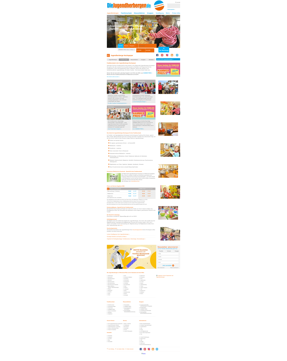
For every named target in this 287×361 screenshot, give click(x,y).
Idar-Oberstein (127, 284)
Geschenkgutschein (137, 229)
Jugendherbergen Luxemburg (114, 326)
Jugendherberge (113, 59)
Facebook (110, 335)
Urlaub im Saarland (112, 329)
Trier (141, 289)
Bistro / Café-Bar (127, 323)
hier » (121, 225)
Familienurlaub (123, 59)
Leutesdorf (126, 289)
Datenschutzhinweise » (174, 267)
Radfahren (110, 313)
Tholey (141, 286)
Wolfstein (142, 292)
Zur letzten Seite (120, 349)
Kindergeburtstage (112, 306)
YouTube (110, 338)
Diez (125, 275)
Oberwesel (142, 275)
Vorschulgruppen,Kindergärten (127, 308)
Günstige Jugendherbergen (145, 325)
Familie (161, 251)
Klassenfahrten (134, 59)
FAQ (141, 334)
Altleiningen (110, 275)
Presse (125, 329)
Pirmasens (142, 277)
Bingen (109, 288)
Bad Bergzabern (111, 278)
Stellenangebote (171, 9)
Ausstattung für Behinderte (145, 310)
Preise (141, 329)
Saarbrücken (143, 280)
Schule (169, 251)
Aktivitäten (151, 59)
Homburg (126, 283)
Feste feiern (111, 107)
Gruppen (132, 45)
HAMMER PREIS (111, 309)
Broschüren (126, 326)
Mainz (125, 290)
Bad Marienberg (111, 283)
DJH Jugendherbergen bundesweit (115, 323)
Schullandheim (143, 326)
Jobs (141, 328)
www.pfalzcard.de (135, 181)
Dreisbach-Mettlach (128, 277)
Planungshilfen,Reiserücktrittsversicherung (129, 311)
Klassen (126, 45)
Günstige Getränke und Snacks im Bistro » (117, 236)
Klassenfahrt (126, 304)
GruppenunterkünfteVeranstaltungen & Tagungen (146, 305)
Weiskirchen (142, 290)
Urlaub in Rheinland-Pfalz (113, 328)
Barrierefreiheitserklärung (145, 344)
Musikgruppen (143, 307)
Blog (109, 340)
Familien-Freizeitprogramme (115, 81)
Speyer (141, 283)
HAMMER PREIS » (147, 73)
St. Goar (142, 281)
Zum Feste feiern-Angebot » (114, 128)
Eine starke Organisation (145, 332)
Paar (136, 46)
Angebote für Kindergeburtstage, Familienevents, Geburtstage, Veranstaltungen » (126, 238)
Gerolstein (126, 278)
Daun (109, 294)
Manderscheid (127, 292)
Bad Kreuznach (111, 281)
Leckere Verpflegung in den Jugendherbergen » (118, 234)
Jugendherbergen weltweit (113, 325)
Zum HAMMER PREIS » (138, 128)
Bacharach (110, 277)
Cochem (109, 291)
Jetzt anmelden (167, 265)
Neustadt (126, 295)
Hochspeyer (126, 281)
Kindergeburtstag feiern (139, 81)
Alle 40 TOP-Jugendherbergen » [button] (165, 59)
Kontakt (141, 341)
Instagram (110, 337)
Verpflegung (126, 325)
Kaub (125, 286)
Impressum (142, 343)
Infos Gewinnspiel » (161, 267)
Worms (141, 293)
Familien (121, 45)
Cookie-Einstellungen (144, 337)
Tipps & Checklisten (112, 310)
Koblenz (126, 287)
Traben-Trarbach (143, 287)
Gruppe (177, 251)
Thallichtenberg (143, 284)
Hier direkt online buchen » (113, 76)
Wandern (110, 312)
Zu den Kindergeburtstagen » (140, 101)
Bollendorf (110, 290)
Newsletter (110, 341)
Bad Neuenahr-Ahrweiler (113, 284)
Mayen (125, 293)
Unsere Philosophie (128, 331)
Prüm (141, 278)
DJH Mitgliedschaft (144, 331)
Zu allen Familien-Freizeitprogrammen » (117, 103)
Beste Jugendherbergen (145, 323)
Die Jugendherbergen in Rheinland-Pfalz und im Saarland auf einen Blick (125, 272)
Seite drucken (130, 349)
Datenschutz (142, 338)
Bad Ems (110, 280)
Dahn (109, 293)
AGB (141, 340)
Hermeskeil (126, 280)
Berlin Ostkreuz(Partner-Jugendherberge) (113, 287)
